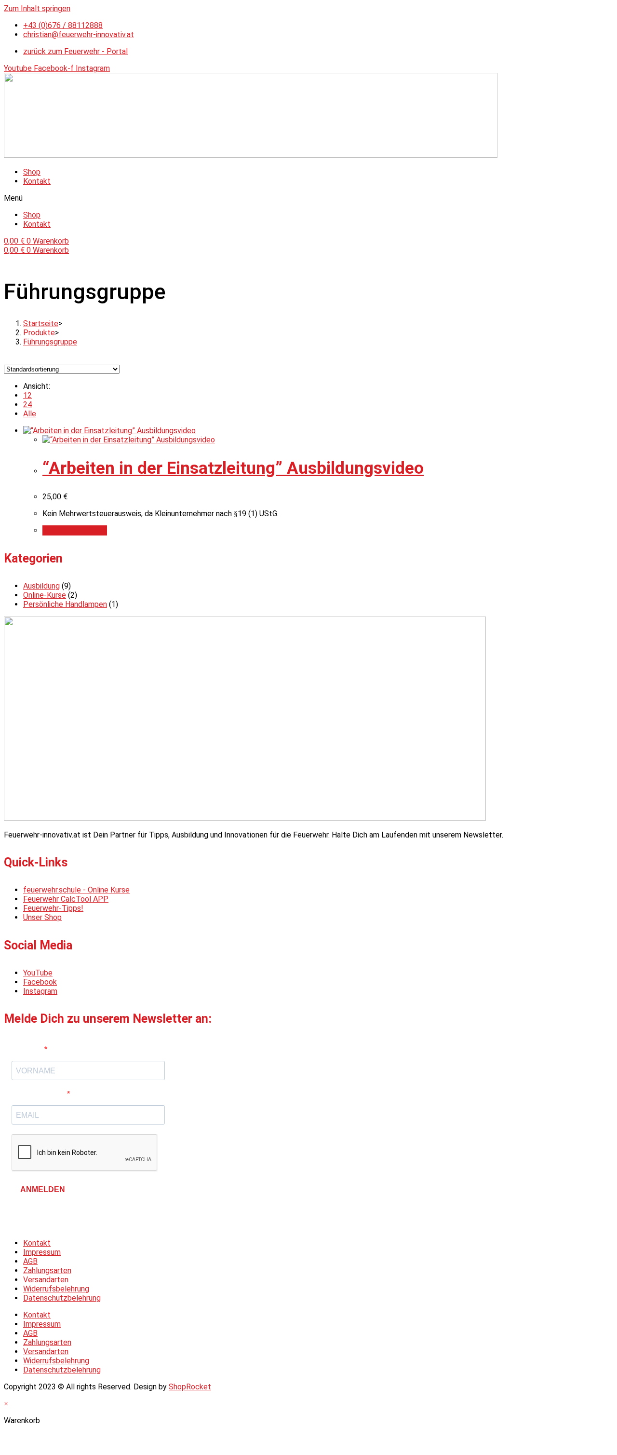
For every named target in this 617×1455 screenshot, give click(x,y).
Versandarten (45, 1279)
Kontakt (37, 181)
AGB (30, 1261)
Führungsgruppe (50, 341)
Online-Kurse (44, 595)
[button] (308, 198)
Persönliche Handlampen (65, 604)
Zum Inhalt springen (37, 8)
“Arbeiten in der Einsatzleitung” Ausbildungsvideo (233, 468)
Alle (29, 413)
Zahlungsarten (47, 1270)
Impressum (42, 1252)
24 (27, 404)
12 (27, 395)
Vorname (28, 1049)
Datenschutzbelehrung (62, 1298)
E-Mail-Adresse (39, 1094)
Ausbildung (41, 585)
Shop (31, 172)
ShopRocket (190, 1386)
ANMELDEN (42, 1189)
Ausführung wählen (75, 530)
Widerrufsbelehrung (56, 1288)
